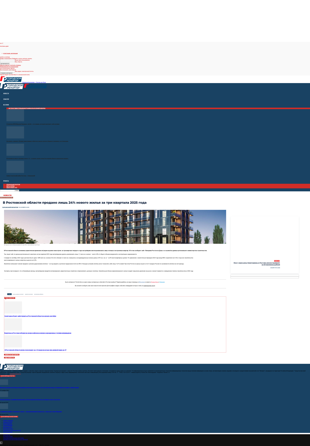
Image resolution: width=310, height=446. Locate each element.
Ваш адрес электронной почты (24, 71)
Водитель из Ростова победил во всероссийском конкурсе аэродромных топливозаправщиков (37, 333)
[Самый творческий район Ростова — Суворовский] (15, 172)
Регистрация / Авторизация (10, 53)
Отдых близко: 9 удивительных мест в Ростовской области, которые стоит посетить (30, 399)
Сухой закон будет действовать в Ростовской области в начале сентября (30, 316)
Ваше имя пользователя (22, 60)
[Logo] (12, 88)
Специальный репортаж (13, 184)
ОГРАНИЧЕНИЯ (8, 436)
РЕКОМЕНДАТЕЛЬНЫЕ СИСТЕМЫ (13, 438)
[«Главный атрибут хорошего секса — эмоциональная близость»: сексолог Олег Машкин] (4, 408)
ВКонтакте (142, 282)
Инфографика (27, 108)
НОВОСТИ (6, 93)
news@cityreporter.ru (15, 374)
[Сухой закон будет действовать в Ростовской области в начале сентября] (13, 313)
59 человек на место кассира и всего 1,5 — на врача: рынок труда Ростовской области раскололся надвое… (37, 158)
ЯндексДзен (154, 282)
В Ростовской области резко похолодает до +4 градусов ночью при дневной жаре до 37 (35, 350)
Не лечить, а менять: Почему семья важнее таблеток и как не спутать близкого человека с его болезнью (37, 141)
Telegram (162, 282)
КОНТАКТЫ (6, 435)
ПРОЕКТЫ (6, 181)
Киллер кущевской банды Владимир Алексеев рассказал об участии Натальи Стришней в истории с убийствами (39, 387)
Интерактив (12, 108)
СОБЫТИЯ (6, 99)
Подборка (42, 108)
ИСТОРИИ (6, 105)
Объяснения (35, 108)
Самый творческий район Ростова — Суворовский (20, 175)
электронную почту (149, 285)
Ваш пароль (18, 62)
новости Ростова (29, 294)
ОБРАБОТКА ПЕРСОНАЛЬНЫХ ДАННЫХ (15, 439)
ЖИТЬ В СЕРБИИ (10, 186)
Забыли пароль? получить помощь (10, 65)
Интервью (19, 108)
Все (7, 108)
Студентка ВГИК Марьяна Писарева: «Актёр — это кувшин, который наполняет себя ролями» (33, 124)
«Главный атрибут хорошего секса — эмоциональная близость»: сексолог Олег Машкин (31, 411)
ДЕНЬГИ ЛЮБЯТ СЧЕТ (11, 187)
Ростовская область (38, 294)
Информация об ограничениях (9, 66)
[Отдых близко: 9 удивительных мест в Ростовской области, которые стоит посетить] (4, 396)
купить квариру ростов (18, 294)
